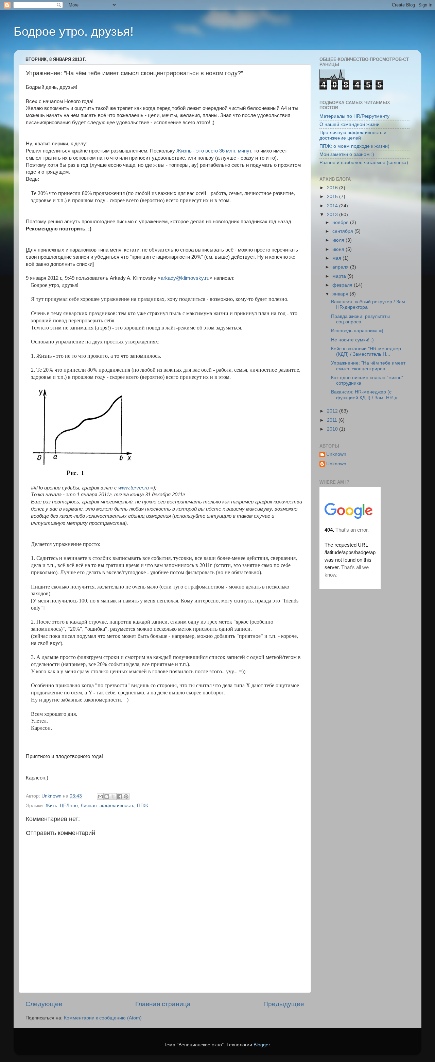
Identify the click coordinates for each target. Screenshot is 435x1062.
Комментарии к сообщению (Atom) (103, 1017)
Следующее (44, 1004)
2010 (333, 429)
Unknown (336, 454)
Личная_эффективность (107, 805)
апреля (341, 267)
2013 (333, 214)
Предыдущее (283, 1004)
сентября (343, 231)
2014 (333, 205)
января (341, 293)
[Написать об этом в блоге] (106, 796)
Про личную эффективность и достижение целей (352, 135)
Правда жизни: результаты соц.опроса (360, 319)
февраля (343, 285)
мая (337, 258)
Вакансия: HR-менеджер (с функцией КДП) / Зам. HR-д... (366, 394)
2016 (333, 187)
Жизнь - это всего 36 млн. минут (213, 151)
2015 (333, 196)
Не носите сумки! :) (352, 339)
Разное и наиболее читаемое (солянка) (363, 162)
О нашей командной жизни (349, 124)
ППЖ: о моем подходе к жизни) (354, 146)
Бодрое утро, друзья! (74, 31)
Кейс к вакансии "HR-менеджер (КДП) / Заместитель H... (366, 351)
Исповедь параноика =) (357, 330)
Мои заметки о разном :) (346, 154)
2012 (333, 411)
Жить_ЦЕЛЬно (62, 805)
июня (339, 249)
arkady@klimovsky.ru (185, 278)
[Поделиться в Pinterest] (126, 796)
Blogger (262, 1044)
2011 (332, 420)
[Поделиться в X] (113, 796)
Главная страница (163, 1004)
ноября (341, 222)
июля (339, 240)
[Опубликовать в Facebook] (119, 796)
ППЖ (142, 805)
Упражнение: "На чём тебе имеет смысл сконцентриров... (368, 365)
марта (339, 276)
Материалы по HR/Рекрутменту (354, 116)
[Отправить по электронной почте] (100, 796)
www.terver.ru (133, 487)
